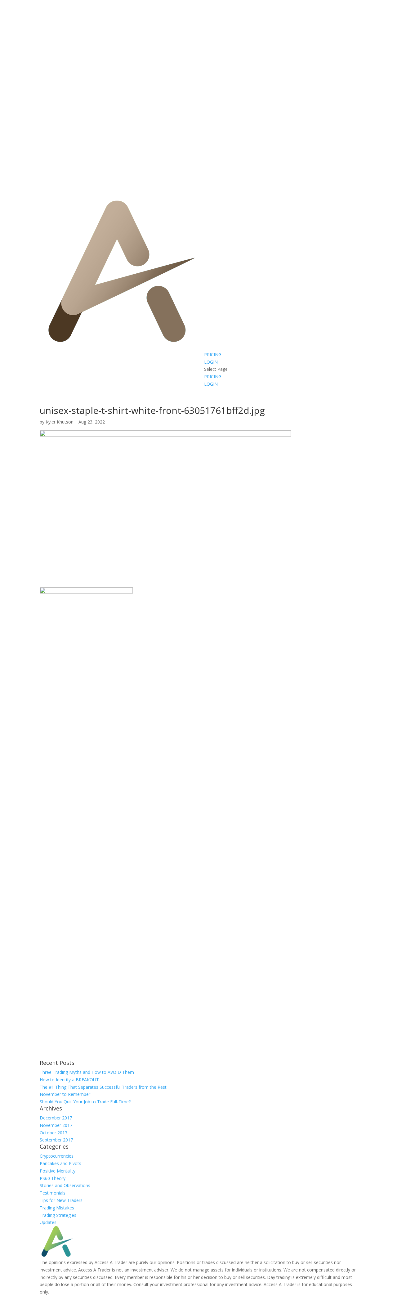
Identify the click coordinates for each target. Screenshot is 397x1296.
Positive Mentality (57, 1171)
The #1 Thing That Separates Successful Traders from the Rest (103, 1087)
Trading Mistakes (57, 1208)
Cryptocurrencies (57, 1156)
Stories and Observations (65, 1185)
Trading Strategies (58, 1215)
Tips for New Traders (61, 1200)
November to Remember (65, 1094)
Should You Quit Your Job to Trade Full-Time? (85, 1102)
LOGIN (211, 362)
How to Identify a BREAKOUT (69, 1080)
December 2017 (56, 1118)
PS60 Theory (52, 1178)
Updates (48, 1222)
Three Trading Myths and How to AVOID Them (87, 1072)
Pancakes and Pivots (60, 1163)
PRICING (212, 354)
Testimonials (52, 1193)
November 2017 (56, 1125)
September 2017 (56, 1140)
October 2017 (53, 1133)
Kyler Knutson (60, 422)
